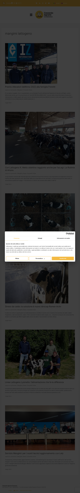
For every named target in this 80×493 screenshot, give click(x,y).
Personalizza (39, 258)
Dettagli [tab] (40, 238)
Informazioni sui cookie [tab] (63, 238)
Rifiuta (17, 258)
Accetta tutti (63, 258)
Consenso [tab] (16, 238)
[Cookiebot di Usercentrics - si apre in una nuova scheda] (67, 234)
